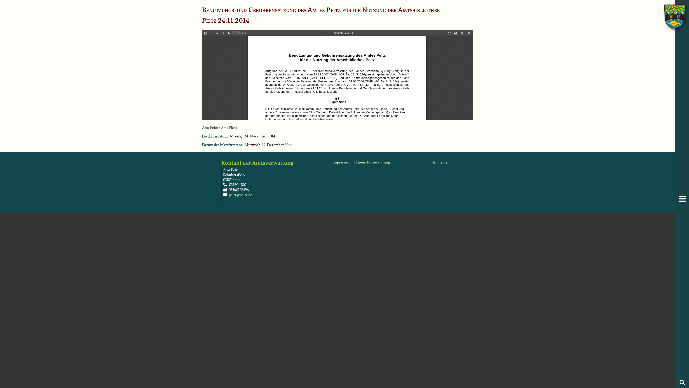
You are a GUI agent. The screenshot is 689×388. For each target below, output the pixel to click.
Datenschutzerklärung (372, 162)
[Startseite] (671, 13)
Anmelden (441, 162)
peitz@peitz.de (240, 194)
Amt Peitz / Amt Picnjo (220, 127)
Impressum (341, 162)
